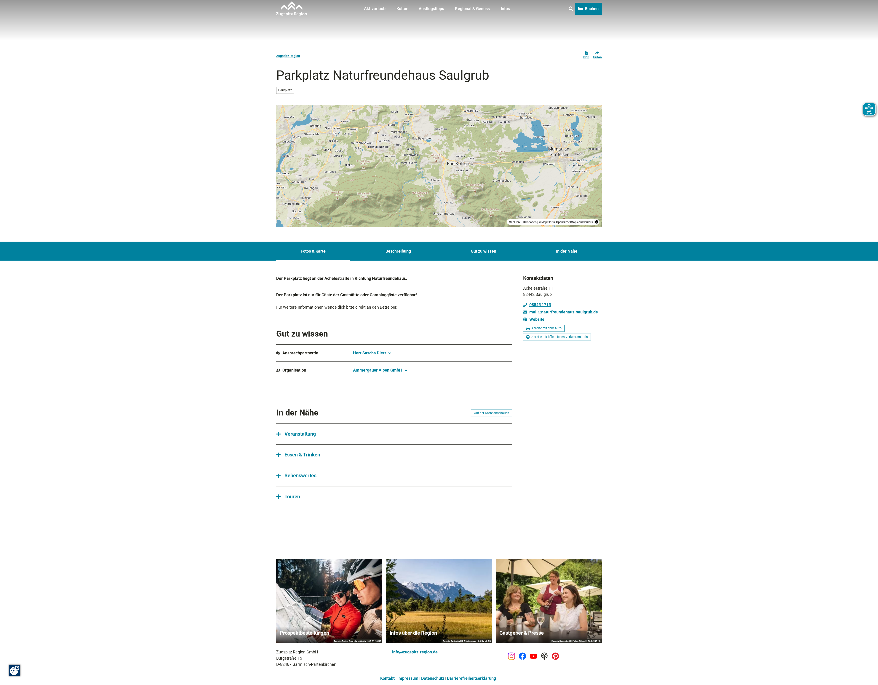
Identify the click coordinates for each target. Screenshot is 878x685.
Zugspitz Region (288, 56)
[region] (439, 166)
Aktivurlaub (374, 8)
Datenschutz (432, 678)
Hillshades (530, 222)
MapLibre (515, 222)
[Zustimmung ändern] (14, 670)
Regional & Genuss (472, 8)
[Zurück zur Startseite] (291, 8)
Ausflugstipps (431, 8)
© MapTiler (546, 222)
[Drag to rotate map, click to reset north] (281, 123)
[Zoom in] (281, 110)
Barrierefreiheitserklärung (471, 678)
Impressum (407, 678)
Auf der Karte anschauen (491, 413)
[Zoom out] (281, 117)
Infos (505, 8)
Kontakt (387, 678)
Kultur (402, 8)
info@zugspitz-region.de (415, 652)
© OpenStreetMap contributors (573, 222)
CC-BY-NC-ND (374, 641)
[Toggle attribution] (597, 222)
